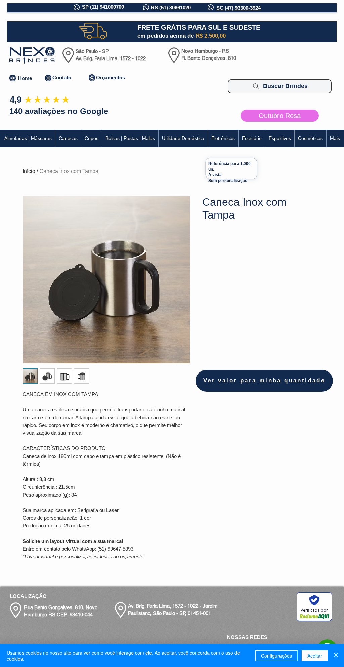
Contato (61, 77)
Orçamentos (110, 77)
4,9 (16, 99)
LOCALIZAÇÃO (28, 596)
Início (29, 171)
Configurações (276, 655)
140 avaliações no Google (58, 111)
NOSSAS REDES (247, 637)
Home (25, 78)
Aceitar (314, 655)
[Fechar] (336, 656)
